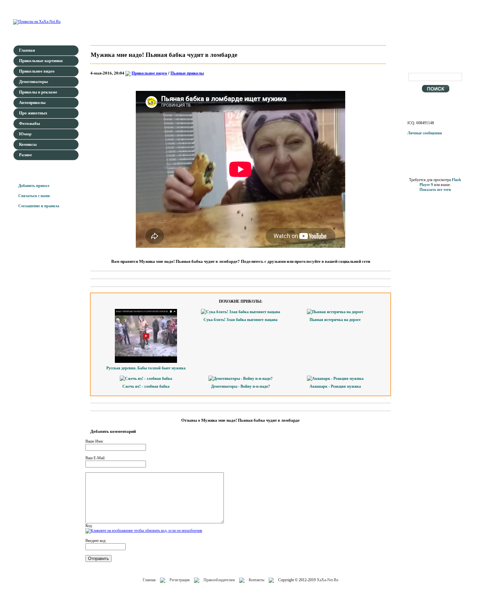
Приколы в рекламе (38, 92)
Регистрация (179, 580)
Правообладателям (219, 580)
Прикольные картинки (40, 60)
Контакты (256, 580)
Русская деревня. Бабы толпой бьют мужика (146, 368)
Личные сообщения (424, 133)
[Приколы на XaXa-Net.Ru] (37, 21)
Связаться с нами (34, 196)
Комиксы (28, 144)
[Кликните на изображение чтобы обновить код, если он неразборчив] (143, 530)
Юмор (25, 133)
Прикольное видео (37, 71)
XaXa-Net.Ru (327, 580)
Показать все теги (435, 189)
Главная (27, 50)
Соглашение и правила (38, 206)
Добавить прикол (33, 185)
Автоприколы (32, 102)
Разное (25, 154)
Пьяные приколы (187, 73)
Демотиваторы (33, 81)
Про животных (33, 112)
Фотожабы (29, 123)
